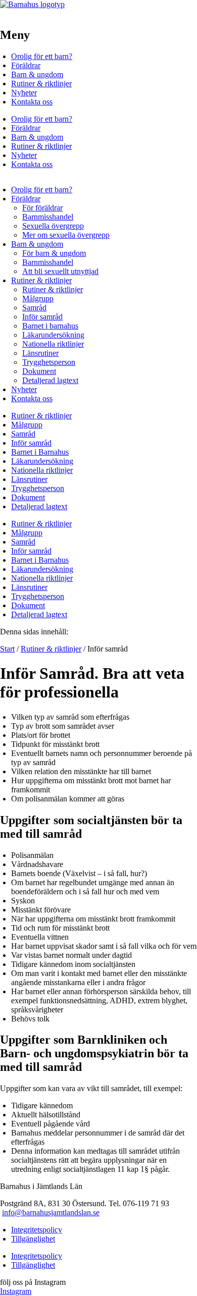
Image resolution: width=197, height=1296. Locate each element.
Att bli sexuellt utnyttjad (60, 271)
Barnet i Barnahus (40, 452)
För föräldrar (42, 207)
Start (7, 648)
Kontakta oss (32, 101)
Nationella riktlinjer (53, 344)
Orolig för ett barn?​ (41, 56)
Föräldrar (25, 65)
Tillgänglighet (33, 1238)
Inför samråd (42, 316)
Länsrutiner (40, 353)
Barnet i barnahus (50, 325)
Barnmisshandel (47, 216)
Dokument (39, 371)
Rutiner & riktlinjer (41, 83)
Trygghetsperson (48, 362)
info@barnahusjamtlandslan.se (51, 1212)
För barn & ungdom (54, 253)
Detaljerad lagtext (50, 380)
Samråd (34, 307)
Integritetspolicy (36, 1229)
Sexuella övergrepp (53, 226)
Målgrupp (38, 298)
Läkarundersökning (53, 335)
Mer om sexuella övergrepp (66, 235)
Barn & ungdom (37, 74)
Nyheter (24, 92)
